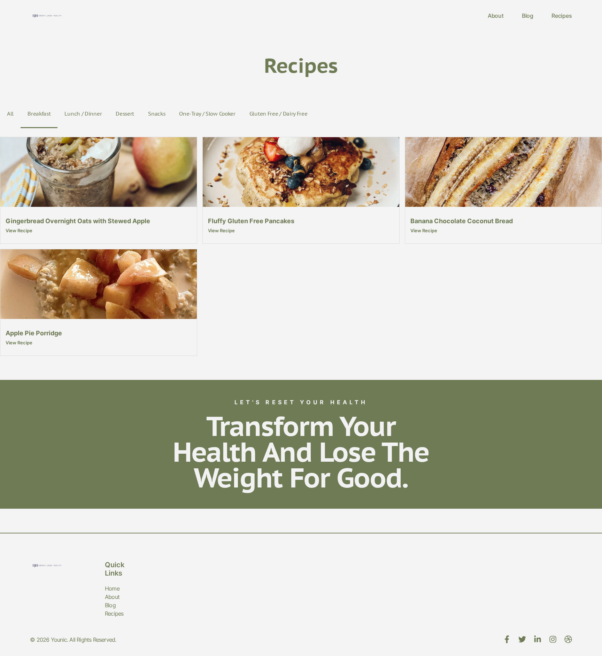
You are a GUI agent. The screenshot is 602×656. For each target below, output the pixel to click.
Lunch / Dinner (83, 113)
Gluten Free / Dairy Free (278, 113)
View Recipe (19, 230)
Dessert (125, 113)
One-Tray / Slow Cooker (207, 113)
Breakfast (39, 113)
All (10, 113)
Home (112, 588)
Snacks (156, 113)
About (496, 15)
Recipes (561, 15)
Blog (527, 15)
